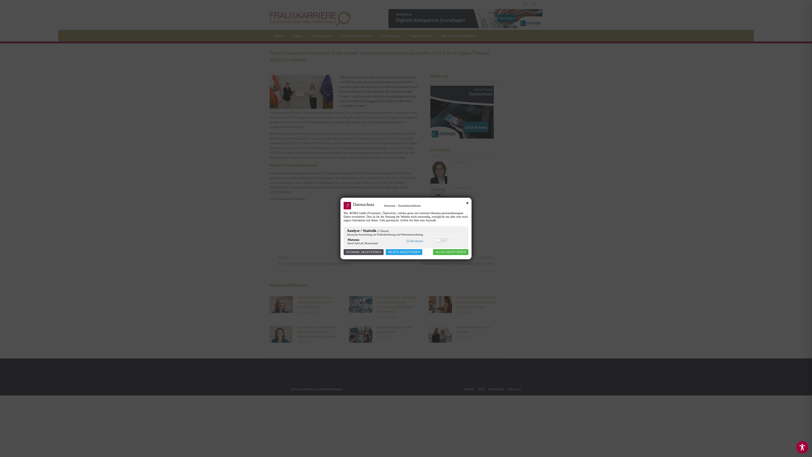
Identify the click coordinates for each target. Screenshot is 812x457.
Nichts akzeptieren (404, 252)
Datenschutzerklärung (409, 205)
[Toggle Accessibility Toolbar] (802, 447)
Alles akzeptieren (450, 252)
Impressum (389, 205)
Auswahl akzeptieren (363, 252)
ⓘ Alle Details (414, 241)
